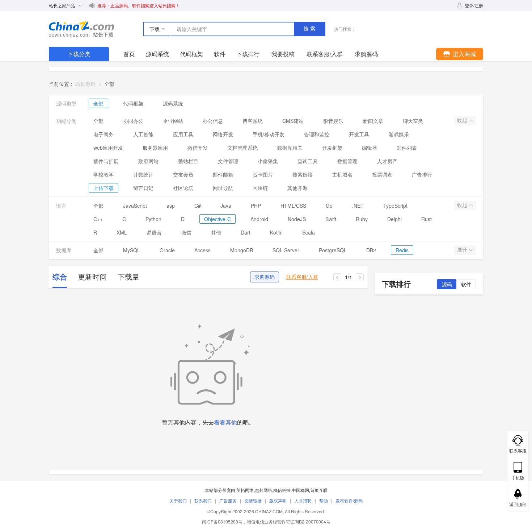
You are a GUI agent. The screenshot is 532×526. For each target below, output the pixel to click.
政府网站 (148, 161)
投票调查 (382, 174)
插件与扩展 (106, 161)
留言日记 (143, 187)
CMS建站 (293, 120)
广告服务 (228, 500)
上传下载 (103, 187)
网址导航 (223, 187)
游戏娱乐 (399, 134)
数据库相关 (290, 147)
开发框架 (332, 147)
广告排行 (422, 174)
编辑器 (369, 147)
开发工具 (359, 134)
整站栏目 (188, 161)
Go (329, 205)
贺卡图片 (263, 174)
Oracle (167, 250)
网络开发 (223, 134)
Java (225, 205)
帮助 (323, 500)
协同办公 (133, 120)
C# (197, 205)
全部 (98, 103)
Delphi (394, 219)
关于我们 (178, 500)
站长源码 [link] (85, 83)
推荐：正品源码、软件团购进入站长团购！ (138, 5)
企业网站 (173, 120)
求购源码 (264, 277)
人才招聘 (303, 500)
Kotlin (276, 232)
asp (170, 205)
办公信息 (213, 120)
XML (122, 232)
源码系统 (157, 54)
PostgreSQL (333, 250)
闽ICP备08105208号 (222, 521)
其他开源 (297, 187)
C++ (98, 219)
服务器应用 (155, 147)
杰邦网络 (263, 490)
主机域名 (342, 174)
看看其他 (225, 422)
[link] (109, 83)
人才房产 (387, 161)
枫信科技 (282, 490)
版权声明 (278, 500)
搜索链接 (302, 174)
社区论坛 (183, 187)
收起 (463, 120)
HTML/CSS (293, 205)
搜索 (310, 29)
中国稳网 (300, 490)
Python (153, 219)
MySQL (131, 250)
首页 (129, 54)
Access (202, 250)
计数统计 (143, 174)
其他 (216, 232)
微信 (186, 232)
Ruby (362, 219)
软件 (219, 54)
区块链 (260, 187)
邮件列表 (407, 147)
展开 (463, 250)
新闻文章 (373, 120)
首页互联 (319, 490)
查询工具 (307, 161)
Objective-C (217, 219)
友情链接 (253, 500)
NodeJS (297, 219)
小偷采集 (268, 161)
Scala (308, 232)
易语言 (154, 232)
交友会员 (183, 174)
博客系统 (252, 120)
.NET (358, 205)
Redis (402, 250)
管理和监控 (316, 134)
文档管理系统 (242, 147)
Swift (330, 219)
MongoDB (241, 250)
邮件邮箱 (223, 174)
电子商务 (103, 134)
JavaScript (135, 205)
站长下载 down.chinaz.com (81, 29)
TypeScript (395, 205)
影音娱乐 (333, 120)
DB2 (371, 250)
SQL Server (286, 250)
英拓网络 (245, 490)
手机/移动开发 (268, 134)
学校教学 (103, 174)
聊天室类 (413, 120)
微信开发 (197, 147)
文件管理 (228, 161)
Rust (426, 219)
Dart (245, 232)
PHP (256, 205)
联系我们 (203, 500)
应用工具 (183, 134)
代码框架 (191, 54)
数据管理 (347, 161)
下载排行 (247, 54)
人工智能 (143, 134)
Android (259, 219)
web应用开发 (108, 147)
